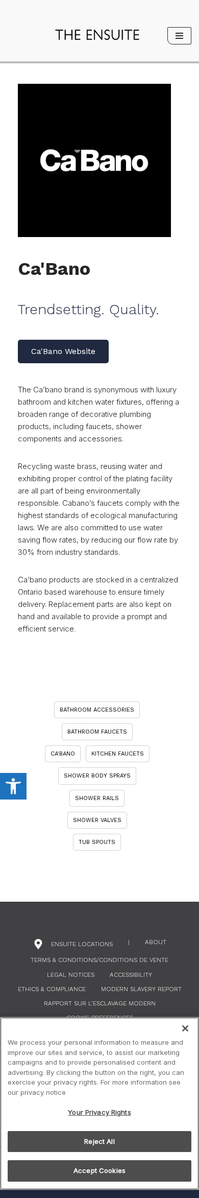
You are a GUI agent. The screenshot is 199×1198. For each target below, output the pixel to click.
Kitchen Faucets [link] (117, 753)
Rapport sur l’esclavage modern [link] (100, 1003)
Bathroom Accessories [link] (97, 710)
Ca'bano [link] (63, 753)
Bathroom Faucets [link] (97, 732)
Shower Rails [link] (97, 798)
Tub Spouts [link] (97, 842)
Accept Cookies (99, 1170)
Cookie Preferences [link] (99, 1017)
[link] (13, 786)
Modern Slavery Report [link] (141, 989)
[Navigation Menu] (179, 35)
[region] (99, 1103)
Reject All (99, 1141)
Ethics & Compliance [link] (52, 989)
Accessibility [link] (131, 974)
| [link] (129, 942)
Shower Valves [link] (97, 820)
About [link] (155, 942)
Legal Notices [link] (70, 974)
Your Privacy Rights (99, 1112)
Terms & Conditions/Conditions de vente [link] (99, 960)
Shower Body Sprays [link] (97, 775)
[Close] (185, 1028)
